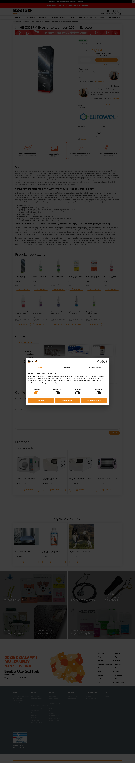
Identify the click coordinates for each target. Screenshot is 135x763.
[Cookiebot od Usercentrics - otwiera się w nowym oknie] (99, 361)
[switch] (57, 392)
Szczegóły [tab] (67, 367)
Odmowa (41, 400)
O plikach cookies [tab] (95, 367)
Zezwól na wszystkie (94, 400)
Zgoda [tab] (40, 367)
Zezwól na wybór (67, 400)
